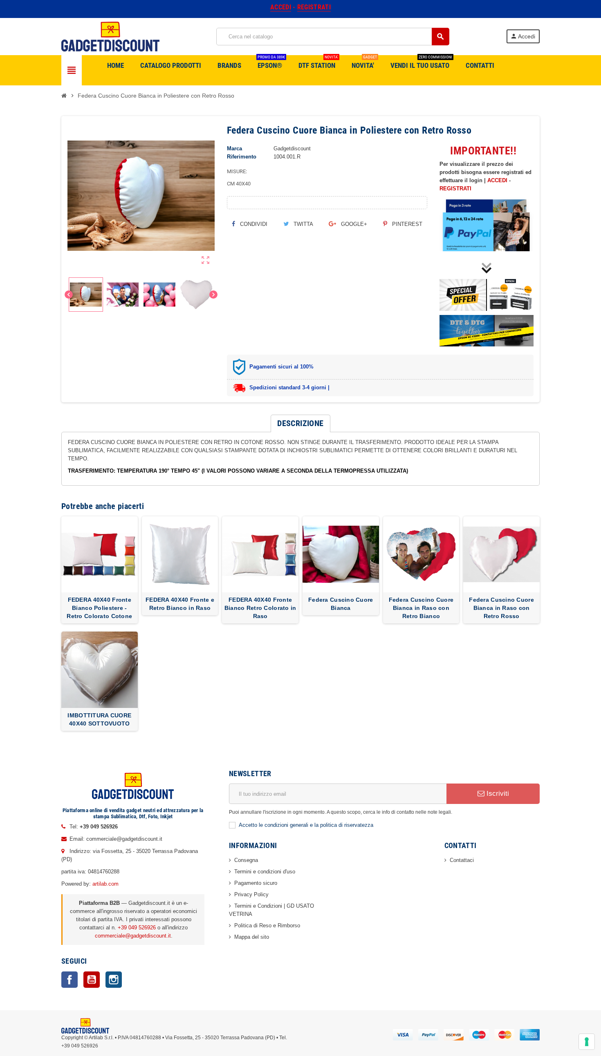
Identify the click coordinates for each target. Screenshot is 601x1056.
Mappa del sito (251, 937)
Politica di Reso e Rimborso (267, 925)
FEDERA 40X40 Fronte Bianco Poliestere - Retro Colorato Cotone (99, 607)
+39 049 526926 (137, 927)
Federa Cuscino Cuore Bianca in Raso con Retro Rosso (501, 607)
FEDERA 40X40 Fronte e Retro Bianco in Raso (180, 603)
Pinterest (406, 224)
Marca (234, 148)
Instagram (113, 979)
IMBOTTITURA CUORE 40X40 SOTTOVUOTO (99, 719)
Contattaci (462, 860)
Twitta (302, 224)
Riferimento (241, 157)
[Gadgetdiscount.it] (110, 36)
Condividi (252, 224)
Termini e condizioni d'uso (264, 871)
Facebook (69, 979)
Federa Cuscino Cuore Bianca (340, 603)
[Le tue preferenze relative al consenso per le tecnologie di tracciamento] (586, 1041)
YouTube (91, 979)
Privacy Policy (251, 894)
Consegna (246, 860)
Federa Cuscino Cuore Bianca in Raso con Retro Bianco (421, 607)
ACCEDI (497, 180)
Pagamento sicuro (255, 883)
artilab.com (105, 884)
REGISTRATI (455, 188)
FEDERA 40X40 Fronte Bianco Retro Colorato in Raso (260, 607)
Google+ (353, 224)
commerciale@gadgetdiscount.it (133, 936)
